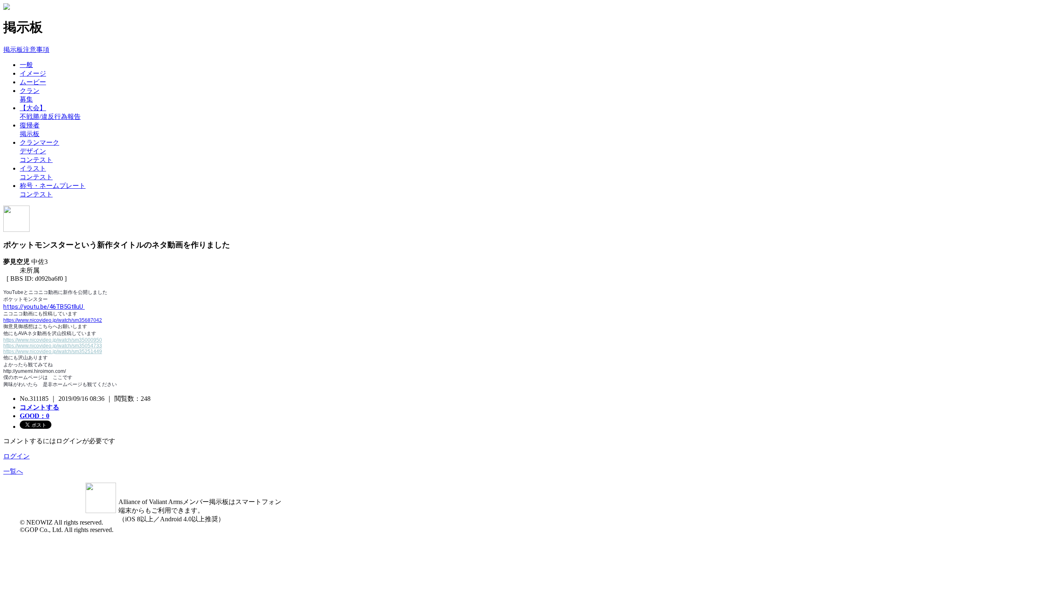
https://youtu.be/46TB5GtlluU (44, 306)
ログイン (16, 456)
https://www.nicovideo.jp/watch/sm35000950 (52, 340)
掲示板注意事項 (26, 49)
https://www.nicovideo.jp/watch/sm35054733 (52, 346)
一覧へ (13, 471)
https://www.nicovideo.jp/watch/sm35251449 (52, 351)
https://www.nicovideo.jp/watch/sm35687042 (52, 320)
